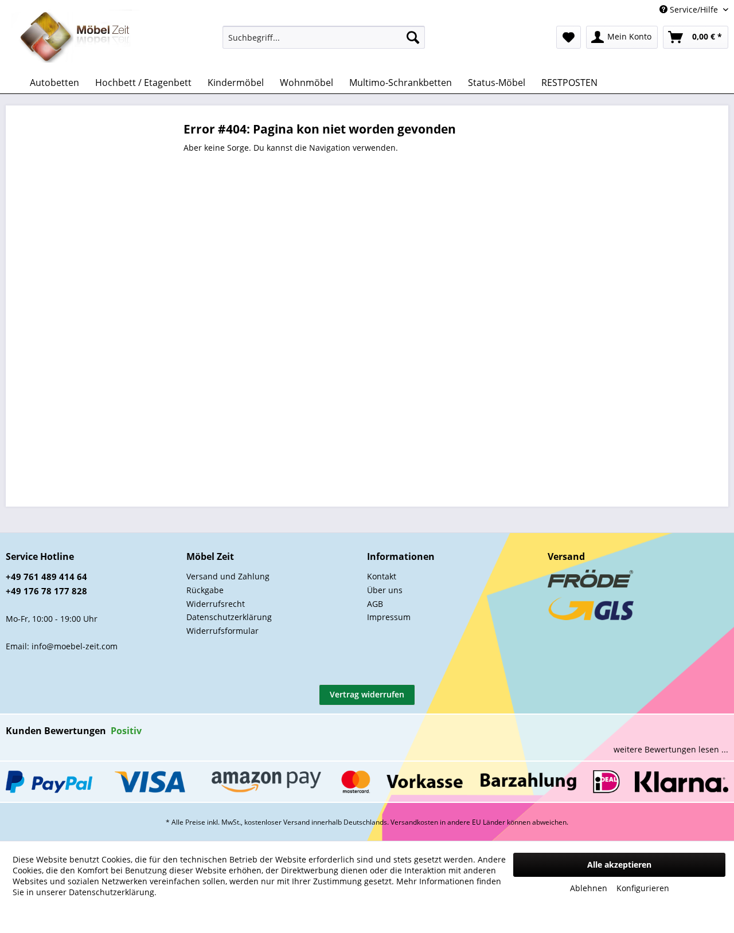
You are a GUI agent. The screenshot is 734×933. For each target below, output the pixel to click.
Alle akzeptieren (619, 864)
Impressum (389, 616)
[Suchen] (413, 37)
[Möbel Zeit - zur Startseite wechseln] (75, 38)
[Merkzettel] (568, 37)
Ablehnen (588, 888)
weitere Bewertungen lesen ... (671, 749)
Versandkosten (414, 822)
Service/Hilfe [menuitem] (693, 9)
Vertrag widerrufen (367, 694)
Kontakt (381, 576)
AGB (375, 603)
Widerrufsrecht (215, 603)
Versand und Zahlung (228, 576)
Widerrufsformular (222, 630)
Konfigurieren (642, 888)
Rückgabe (205, 590)
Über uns (385, 590)
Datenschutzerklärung (229, 616)
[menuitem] (323, 37)
